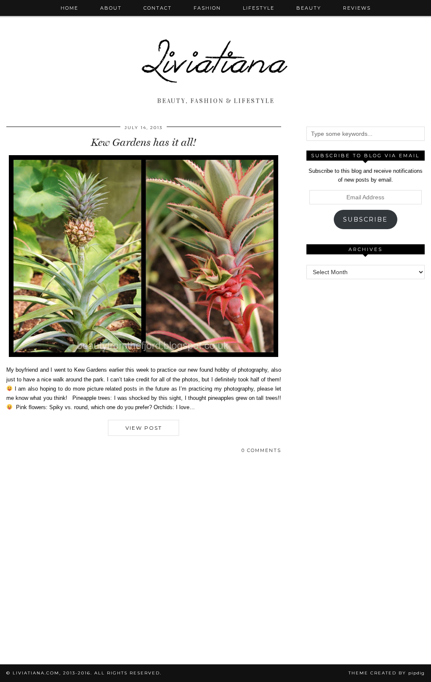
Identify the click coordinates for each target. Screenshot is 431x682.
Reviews (357, 8)
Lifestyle (258, 8)
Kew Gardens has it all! (143, 142)
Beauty (308, 8)
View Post (143, 428)
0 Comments (261, 450)
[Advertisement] (368, 341)
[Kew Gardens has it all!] (143, 355)
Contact (158, 8)
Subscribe (365, 219)
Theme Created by (387, 673)
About (111, 8)
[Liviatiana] (215, 47)
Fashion (207, 8)
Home (69, 8)
